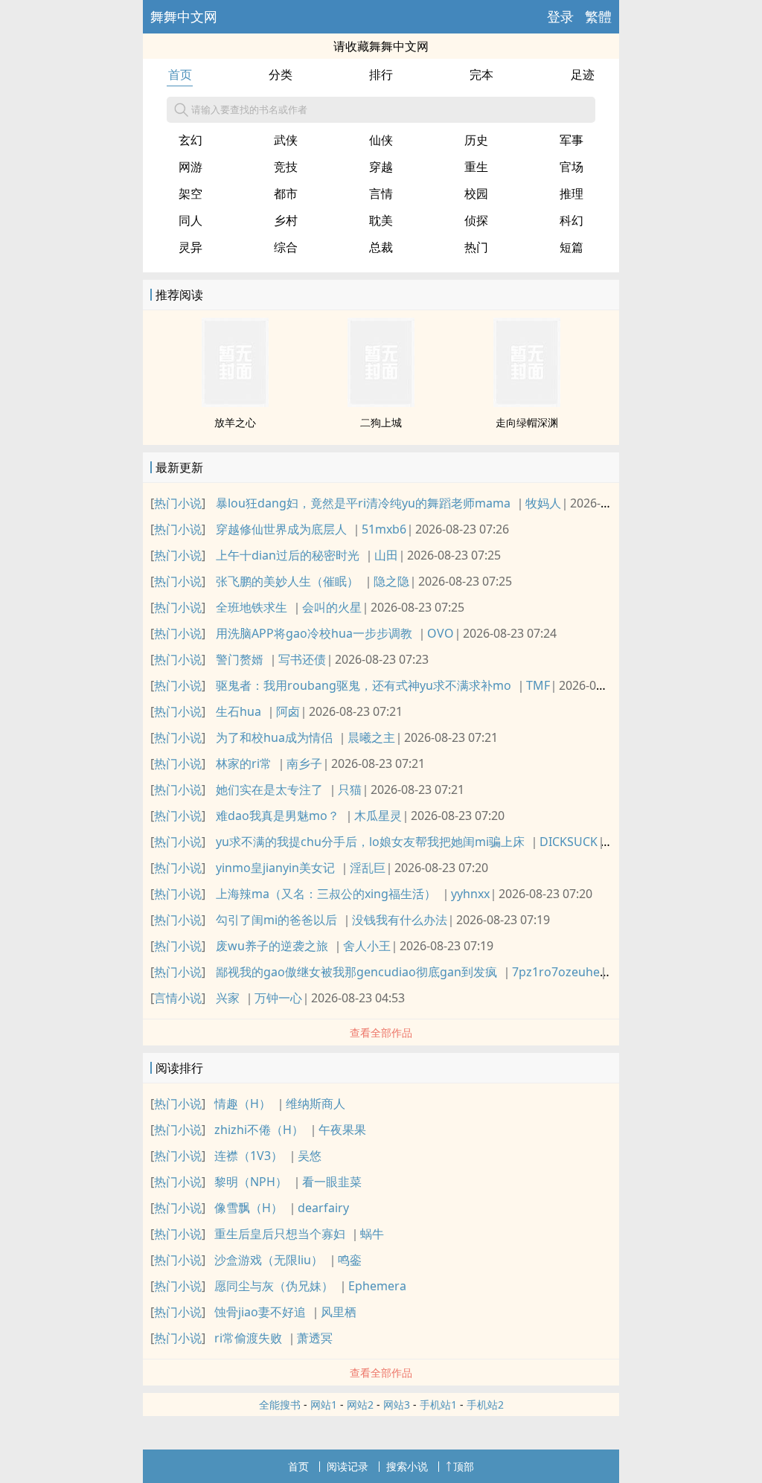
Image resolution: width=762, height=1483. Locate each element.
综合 (286, 247)
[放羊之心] (235, 402)
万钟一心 (278, 998)
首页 (180, 74)
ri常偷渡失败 (248, 1338)
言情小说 (178, 998)
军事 (571, 140)
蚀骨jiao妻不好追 (260, 1312)
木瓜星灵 (378, 815)
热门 (476, 247)
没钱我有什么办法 (399, 920)
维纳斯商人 (315, 1103)
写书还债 (302, 659)
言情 (381, 193)
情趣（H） (242, 1103)
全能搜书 (280, 1404)
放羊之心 (235, 422)
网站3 (396, 1404)
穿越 (381, 166)
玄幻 (190, 140)
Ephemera (377, 1286)
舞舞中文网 (183, 16)
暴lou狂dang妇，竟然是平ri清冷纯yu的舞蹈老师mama (363, 503)
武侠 (286, 140)
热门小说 (178, 503)
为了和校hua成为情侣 (274, 737)
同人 (190, 220)
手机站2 (485, 1404)
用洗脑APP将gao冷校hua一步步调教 (314, 633)
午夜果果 (342, 1129)
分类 (280, 74)
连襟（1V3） (248, 1155)
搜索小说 (407, 1466)
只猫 (350, 789)
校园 (476, 193)
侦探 (476, 220)
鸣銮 (350, 1260)
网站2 (360, 1404)
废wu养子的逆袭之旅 (272, 946)
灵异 (190, 247)
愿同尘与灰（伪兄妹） (273, 1286)
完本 (481, 74)
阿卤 (288, 711)
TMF (538, 685)
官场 (571, 166)
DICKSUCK (569, 841)
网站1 (323, 1404)
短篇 (571, 247)
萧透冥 (315, 1338)
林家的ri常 (244, 763)
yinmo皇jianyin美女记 (275, 867)
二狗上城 (381, 422)
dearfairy (323, 1207)
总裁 (381, 247)
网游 (190, 166)
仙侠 (381, 140)
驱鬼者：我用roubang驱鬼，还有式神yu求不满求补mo (363, 685)
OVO (440, 633)
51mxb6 (384, 529)
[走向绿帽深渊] (526, 402)
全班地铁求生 (251, 607)
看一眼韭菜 (332, 1181)
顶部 (463, 1466)
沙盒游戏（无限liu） (268, 1260)
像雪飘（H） (248, 1207)
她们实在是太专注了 (269, 789)
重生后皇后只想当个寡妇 (279, 1234)
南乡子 (304, 763)
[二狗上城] (381, 402)
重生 (476, 166)
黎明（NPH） (250, 1181)
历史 (476, 140)
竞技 (286, 166)
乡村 (286, 220)
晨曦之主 (371, 737)
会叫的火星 (332, 607)
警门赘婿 (239, 659)
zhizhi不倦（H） (259, 1129)
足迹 (583, 74)
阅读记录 (347, 1466)
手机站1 (438, 1404)
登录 (560, 16)
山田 (386, 555)
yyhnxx (470, 893)
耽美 (381, 220)
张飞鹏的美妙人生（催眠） (287, 581)
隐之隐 (391, 581)
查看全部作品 (381, 1032)
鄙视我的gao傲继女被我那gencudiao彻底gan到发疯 (356, 972)
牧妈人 (543, 503)
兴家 (228, 998)
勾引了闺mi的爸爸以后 (276, 920)
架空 (190, 193)
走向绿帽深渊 (527, 422)
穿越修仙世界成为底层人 (281, 529)
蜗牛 (372, 1234)
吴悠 (309, 1155)
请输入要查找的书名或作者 (249, 109)
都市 (286, 193)
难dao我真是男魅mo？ (277, 815)
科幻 (571, 220)
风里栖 (338, 1312)
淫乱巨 (367, 867)
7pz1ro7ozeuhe (556, 972)
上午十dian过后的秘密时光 (287, 555)
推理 (571, 193)
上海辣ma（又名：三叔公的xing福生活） (326, 893)
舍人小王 (367, 946)
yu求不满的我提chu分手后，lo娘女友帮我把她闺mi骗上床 (370, 841)
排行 (381, 74)
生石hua (238, 711)
